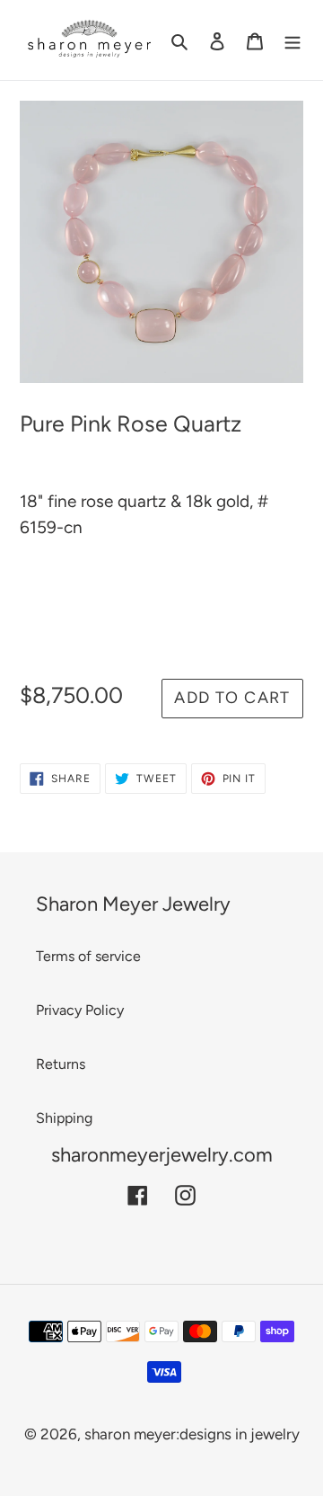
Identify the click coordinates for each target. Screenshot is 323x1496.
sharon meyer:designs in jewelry (192, 1434)
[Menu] (292, 39)
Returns (60, 1064)
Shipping (64, 1117)
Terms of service (88, 956)
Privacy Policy (80, 1010)
